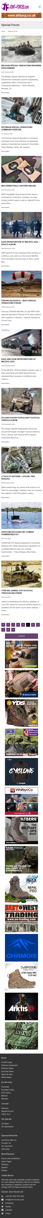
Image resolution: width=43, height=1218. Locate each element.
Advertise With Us (8, 1140)
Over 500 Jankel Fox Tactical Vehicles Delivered (17, 591)
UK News (5, 1123)
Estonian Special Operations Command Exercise (16, 128)
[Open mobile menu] (40, 7)
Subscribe (5, 1149)
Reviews (4, 1099)
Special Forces (7, 1111)
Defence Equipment (9, 1065)
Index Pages (6, 1161)
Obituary (4, 1164)
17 (8, 629)
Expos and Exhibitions (10, 1158)
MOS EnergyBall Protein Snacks (18, 186)
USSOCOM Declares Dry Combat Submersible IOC (17, 533)
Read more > (5, 92)
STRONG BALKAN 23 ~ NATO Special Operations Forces (18, 301)
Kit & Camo (6, 1093)
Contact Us (6, 1143)
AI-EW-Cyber (6, 1062)
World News (6, 1077)
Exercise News (7, 1071)
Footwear (5, 1087)
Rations (4, 1096)
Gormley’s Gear (7, 1090)
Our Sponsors (7, 1146)
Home (3, 31)
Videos (4, 1170)
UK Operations (7, 1126)
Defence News (7, 1068)
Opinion (4, 1167)
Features (4, 1108)
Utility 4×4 (5, 1114)
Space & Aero (7, 1074)
